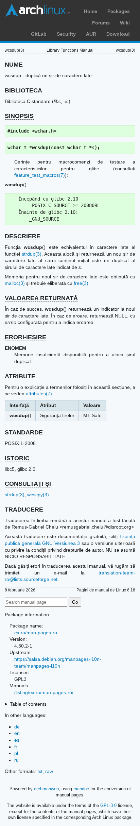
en (17, 733)
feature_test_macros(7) (39, 175)
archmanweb (46, 788)
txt (39, 771)
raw (49, 771)
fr (15, 747)
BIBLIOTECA (23, 90)
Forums (101, 22)
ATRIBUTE (20, 376)
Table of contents (28, 704)
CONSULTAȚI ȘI (28, 483)
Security (66, 34)
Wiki (125, 22)
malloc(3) (15, 283)
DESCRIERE (22, 236)
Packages (118, 11)
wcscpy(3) (38, 494)
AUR (91, 34)
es (16, 740)
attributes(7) (39, 393)
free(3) (81, 283)
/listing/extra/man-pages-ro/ (43, 692)
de (17, 726)
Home (90, 11)
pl (16, 753)
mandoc (81, 788)
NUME (14, 64)
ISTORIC (17, 458)
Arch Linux (37, 10)
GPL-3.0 (108, 805)
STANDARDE (24, 432)
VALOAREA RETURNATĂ (41, 298)
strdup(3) (31, 254)
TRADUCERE (24, 509)
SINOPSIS (19, 116)
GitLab (39, 34)
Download (118, 34)
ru (16, 760)
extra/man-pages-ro (35, 632)
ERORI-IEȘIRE (25, 337)
